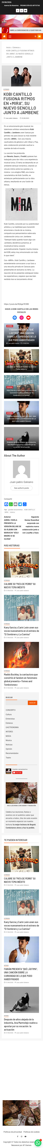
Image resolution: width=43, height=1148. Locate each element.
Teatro (8, 758)
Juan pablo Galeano (12, 118)
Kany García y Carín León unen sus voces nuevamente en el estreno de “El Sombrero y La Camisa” (21, 631)
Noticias (9, 745)
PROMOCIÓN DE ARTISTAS (30, 5)
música (12, 512)
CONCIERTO (10, 710)
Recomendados (12, 753)
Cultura (9, 714)
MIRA (6, 512)
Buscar (9, 697)
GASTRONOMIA (12, 727)
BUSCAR (32, 703)
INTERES (9, 326)
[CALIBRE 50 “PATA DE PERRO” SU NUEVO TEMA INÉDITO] (21, 564)
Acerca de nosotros (11, 5)
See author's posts (21, 488)
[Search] (35, 36)
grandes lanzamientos (15, 510)
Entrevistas (10, 719)
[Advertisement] (21, 1070)
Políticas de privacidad (13, 1132)
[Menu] (9, 36)
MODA (8, 736)
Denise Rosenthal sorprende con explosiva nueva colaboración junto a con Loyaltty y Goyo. (30, 525)
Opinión (9, 749)
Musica (9, 740)
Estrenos (6, 89)
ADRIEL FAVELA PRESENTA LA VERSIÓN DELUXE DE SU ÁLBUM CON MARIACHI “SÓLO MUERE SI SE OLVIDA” (12, 528)
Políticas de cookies (32, 1132)
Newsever (15, 1145)
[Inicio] (4, 36)
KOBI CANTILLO (29, 510)
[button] (9, 36)
